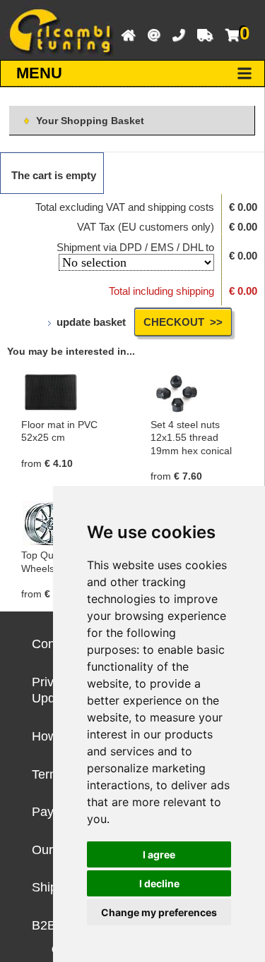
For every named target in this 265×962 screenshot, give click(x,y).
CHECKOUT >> (183, 322)
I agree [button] (159, 854)
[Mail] (150, 34)
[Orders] (201, 34)
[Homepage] (124, 34)
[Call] (174, 34)
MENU (39, 73)
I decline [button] (159, 883)
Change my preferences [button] (159, 912)
